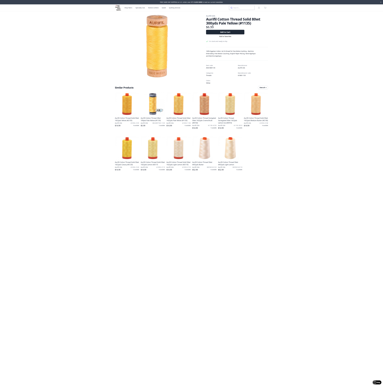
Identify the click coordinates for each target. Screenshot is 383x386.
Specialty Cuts (140, 8)
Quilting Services (174, 8)
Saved (164, 8)
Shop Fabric (128, 8)
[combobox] (242, 8)
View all (263, 87)
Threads (209, 75)
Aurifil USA (210, 16)
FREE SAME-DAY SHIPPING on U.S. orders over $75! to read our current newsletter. (191, 2)
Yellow (208, 83)
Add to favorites (225, 36)
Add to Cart (225, 32)
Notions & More (153, 8)
